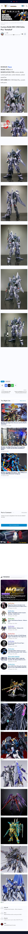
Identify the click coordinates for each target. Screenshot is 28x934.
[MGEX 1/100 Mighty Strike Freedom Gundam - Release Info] (4, 613)
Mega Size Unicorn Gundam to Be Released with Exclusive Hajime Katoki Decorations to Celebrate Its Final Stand (17, 606)
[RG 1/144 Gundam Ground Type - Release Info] (4, 643)
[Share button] (15, 385)
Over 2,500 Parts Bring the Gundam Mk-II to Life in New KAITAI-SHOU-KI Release (17, 667)
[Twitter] (9, 385)
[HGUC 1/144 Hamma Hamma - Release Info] (4, 621)
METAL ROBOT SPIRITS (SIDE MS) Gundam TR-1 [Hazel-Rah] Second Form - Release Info (16, 659)
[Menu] (2, 5)
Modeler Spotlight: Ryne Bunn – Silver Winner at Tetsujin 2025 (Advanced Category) (14, 473)
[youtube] (14, 2)
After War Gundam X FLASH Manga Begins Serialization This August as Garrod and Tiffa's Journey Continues (17, 636)
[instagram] (17, 2)
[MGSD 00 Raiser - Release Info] (4, 628)
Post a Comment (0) (14, 525)
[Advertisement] (14, 52)
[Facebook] (6, 385)
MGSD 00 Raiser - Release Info (15, 628)
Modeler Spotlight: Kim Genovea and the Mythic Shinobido (14, 423)
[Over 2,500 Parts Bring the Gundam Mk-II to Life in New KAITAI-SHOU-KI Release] (4, 666)
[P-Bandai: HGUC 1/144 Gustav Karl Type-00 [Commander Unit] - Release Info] (4, 651)
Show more (22, 400)
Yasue (10, 67)
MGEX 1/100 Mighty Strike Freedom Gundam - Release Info (17, 613)
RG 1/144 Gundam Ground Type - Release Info (16, 644)
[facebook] (11, 2)
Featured (8, 381)
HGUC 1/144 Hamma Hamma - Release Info (17, 621)
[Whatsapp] (12, 385)
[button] (23, 6)
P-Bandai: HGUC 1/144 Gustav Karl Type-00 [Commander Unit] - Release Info (17, 651)
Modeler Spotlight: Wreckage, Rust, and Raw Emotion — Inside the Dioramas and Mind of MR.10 (13, 448)
